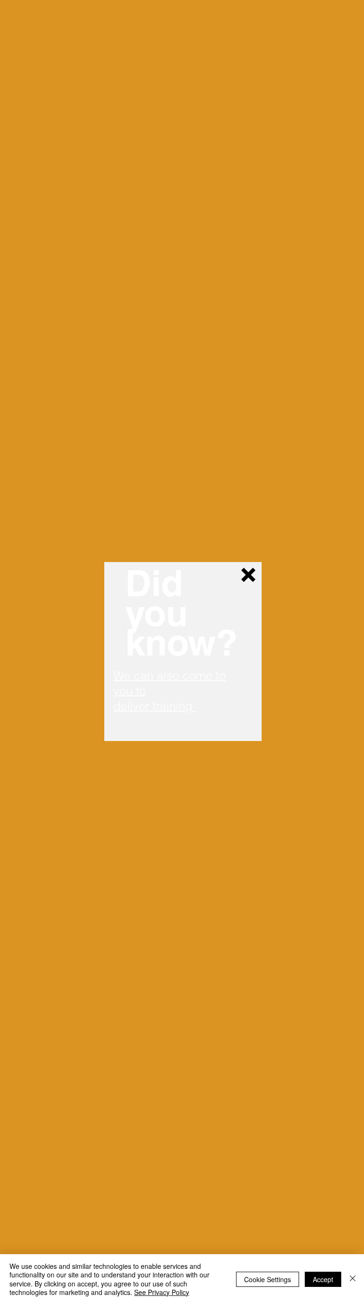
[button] (248, 575)
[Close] (352, 1279)
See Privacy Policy (161, 1292)
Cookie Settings (267, 1279)
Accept (323, 1279)
